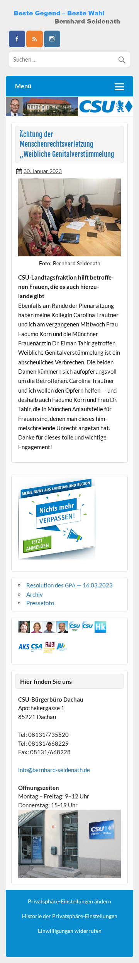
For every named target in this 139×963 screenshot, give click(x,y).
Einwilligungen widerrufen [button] (70, 931)
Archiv (34, 594)
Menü (23, 85)
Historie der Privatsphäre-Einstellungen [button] (69, 916)
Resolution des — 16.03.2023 (69, 585)
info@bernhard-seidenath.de (54, 769)
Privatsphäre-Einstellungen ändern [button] (69, 901)
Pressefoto (40, 602)
